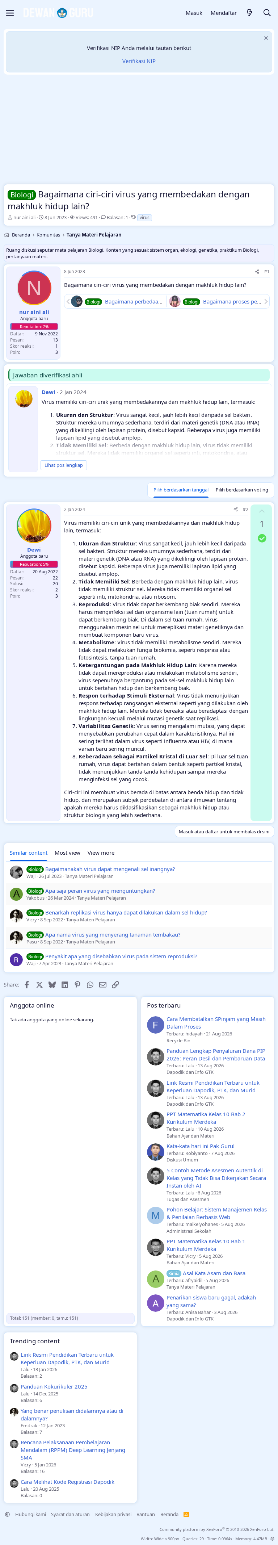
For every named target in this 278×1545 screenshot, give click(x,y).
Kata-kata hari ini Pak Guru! (201, 1146)
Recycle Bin (178, 1040)
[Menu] (9, 13)
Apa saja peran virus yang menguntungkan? (100, 890)
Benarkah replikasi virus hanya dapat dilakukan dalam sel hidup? (126, 912)
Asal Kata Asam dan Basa (206, 1273)
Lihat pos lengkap (64, 465)
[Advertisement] (139, 131)
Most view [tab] (67, 852)
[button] (7, 1514)
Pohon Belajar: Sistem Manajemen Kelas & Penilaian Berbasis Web (217, 1213)
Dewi (48, 391)
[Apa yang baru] (249, 13)
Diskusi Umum (182, 1159)
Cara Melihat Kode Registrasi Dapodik (67, 1481)
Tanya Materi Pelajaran (191, 1287)
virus (144, 217)
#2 (245, 509)
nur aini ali (24, 217)
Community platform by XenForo (217, 1529)
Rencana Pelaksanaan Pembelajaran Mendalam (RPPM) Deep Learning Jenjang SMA (73, 1450)
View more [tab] (101, 852)
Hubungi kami (30, 1514)
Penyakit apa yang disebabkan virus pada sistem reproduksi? (121, 956)
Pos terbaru (164, 1005)
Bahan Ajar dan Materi (190, 1135)
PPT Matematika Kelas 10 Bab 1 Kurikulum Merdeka (206, 1245)
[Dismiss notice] (265, 39)
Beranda (169, 1514)
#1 (267, 271)
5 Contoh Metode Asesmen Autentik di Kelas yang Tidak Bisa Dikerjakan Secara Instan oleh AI (216, 1178)
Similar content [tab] (28, 852)
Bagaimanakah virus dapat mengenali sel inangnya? (110, 868)
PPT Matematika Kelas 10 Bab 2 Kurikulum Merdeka (206, 1117)
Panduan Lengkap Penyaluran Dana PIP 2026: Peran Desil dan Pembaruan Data (216, 1054)
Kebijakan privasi (113, 1514)
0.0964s (225, 1538)
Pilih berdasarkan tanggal (180, 489)
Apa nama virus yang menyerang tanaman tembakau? (113, 934)
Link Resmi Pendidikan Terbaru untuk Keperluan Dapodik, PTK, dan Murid (213, 1086)
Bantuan (145, 1514)
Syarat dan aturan (70, 1514)
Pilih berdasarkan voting (242, 489)
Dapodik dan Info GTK (190, 1072)
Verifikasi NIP (139, 60)
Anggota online (32, 1005)
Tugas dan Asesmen (188, 1199)
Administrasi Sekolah (189, 1231)
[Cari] (267, 13)
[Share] (257, 272)
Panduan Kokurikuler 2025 (54, 1386)
